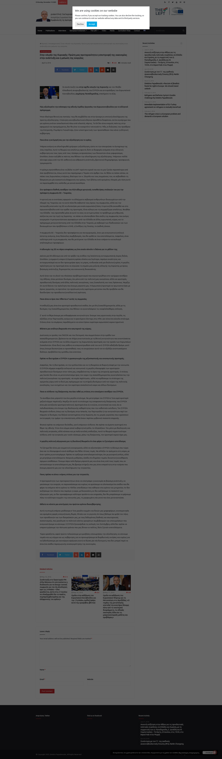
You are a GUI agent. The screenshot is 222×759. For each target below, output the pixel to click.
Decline (80, 24)
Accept (92, 24)
